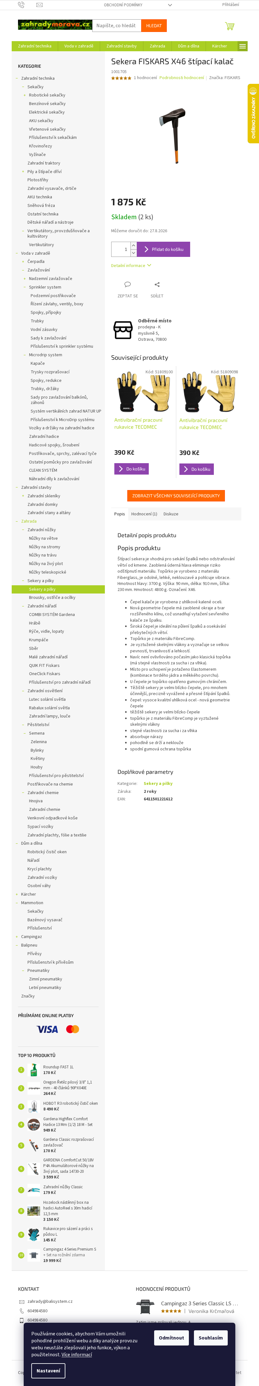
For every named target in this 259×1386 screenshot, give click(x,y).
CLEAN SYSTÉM (43, 470)
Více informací (77, 1354)
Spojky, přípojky (46, 312)
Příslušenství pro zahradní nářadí (60, 682)
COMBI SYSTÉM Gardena (52, 615)
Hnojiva (36, 801)
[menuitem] (35, 46)
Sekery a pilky (40, 581)
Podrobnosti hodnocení (182, 78)
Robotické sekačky (47, 95)
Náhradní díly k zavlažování (54, 479)
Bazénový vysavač (45, 920)
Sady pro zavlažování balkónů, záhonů (59, 400)
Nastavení (48, 1370)
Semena (37, 733)
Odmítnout (171, 1337)
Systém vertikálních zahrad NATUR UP (66, 411)
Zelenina (39, 742)
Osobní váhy (39, 886)
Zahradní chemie (43, 793)
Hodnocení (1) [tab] (144, 514)
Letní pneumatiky (45, 988)
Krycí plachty (39, 869)
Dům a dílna (31, 843)
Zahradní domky (42, 504)
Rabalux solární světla (49, 708)
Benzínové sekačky (47, 104)
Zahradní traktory (43, 163)
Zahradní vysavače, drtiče (51, 188)
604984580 (37, 1311)
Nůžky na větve (43, 538)
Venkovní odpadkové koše (52, 818)
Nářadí (33, 860)
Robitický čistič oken (47, 852)
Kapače (38, 363)
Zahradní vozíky (42, 877)
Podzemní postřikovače (53, 296)
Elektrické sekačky (47, 112)
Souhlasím (211, 1337)
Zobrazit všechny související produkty (176, 495)
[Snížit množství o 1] (133, 253)
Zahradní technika (38, 78)
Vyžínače (37, 155)
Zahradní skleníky (43, 496)
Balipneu (29, 945)
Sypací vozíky (40, 827)
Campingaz (31, 937)
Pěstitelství (38, 725)
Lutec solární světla (47, 699)
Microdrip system (45, 355)
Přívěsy (34, 954)
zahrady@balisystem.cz (50, 1301)
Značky (28, 996)
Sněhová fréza (41, 205)
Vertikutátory (41, 245)
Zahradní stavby (36, 487)
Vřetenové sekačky (47, 129)
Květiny (38, 758)
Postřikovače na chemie (50, 784)
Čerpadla (36, 261)
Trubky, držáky (45, 389)
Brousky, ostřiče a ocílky (52, 597)
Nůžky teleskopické (47, 572)
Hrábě (34, 623)
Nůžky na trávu (43, 555)
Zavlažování (38, 270)
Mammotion (32, 903)
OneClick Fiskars (44, 674)
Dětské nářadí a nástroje (50, 222)
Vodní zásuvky (44, 329)
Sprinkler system (45, 287)
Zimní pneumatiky (45, 979)
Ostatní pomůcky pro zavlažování (60, 462)
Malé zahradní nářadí (48, 657)
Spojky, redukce (46, 380)
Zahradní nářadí (42, 606)
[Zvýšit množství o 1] (133, 245)
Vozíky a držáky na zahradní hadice (61, 428)
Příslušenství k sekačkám (53, 137)
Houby (37, 767)
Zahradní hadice (44, 436)
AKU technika (39, 197)
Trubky (37, 321)
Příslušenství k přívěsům (50, 962)
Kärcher (28, 894)
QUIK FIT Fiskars (44, 665)
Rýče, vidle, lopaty (46, 631)
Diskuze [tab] (171, 514)
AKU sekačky (41, 121)
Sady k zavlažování (48, 338)
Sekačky (35, 87)
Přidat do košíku (168, 249)
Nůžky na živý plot (46, 564)
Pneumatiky (38, 970)
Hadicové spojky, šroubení (54, 445)
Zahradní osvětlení (45, 691)
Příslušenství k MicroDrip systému (62, 420)
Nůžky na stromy (44, 547)
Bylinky (37, 750)
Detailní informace (128, 266)
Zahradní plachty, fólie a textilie (57, 835)
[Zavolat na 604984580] (27, 5)
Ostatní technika (42, 214)
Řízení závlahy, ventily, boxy (57, 304)
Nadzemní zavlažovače (50, 279)
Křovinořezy (40, 146)
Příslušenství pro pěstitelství (56, 776)
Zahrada (29, 521)
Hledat (154, 25)
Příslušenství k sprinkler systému (62, 346)
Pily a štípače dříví (44, 172)
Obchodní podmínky (123, 5)
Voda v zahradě (35, 253)
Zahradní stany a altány (49, 513)
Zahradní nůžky (41, 530)
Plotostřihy (37, 180)
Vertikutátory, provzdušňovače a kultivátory (58, 233)
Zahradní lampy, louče (49, 716)
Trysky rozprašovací (50, 372)
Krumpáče (38, 640)
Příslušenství (39, 928)
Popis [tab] (119, 514)
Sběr (33, 648)
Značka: (224, 78)
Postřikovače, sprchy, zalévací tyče (63, 454)
